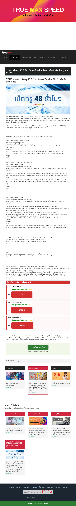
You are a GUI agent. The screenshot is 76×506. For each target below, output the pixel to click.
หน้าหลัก (11, 487)
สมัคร (22, 294)
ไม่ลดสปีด (42, 487)
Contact (70, 62)
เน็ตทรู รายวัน (19, 361)
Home (6, 57)
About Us (61, 62)
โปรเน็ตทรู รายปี (62, 57)
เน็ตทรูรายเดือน (38, 57)
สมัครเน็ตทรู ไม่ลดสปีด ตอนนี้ (38, 504)
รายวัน (18, 487)
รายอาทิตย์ (26, 487)
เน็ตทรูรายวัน (14, 57)
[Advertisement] (38, 36)
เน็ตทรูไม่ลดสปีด (50, 57)
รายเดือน (34, 487)
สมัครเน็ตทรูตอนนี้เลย (38, 347)
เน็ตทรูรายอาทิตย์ (26, 57)
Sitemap (65, 487)
